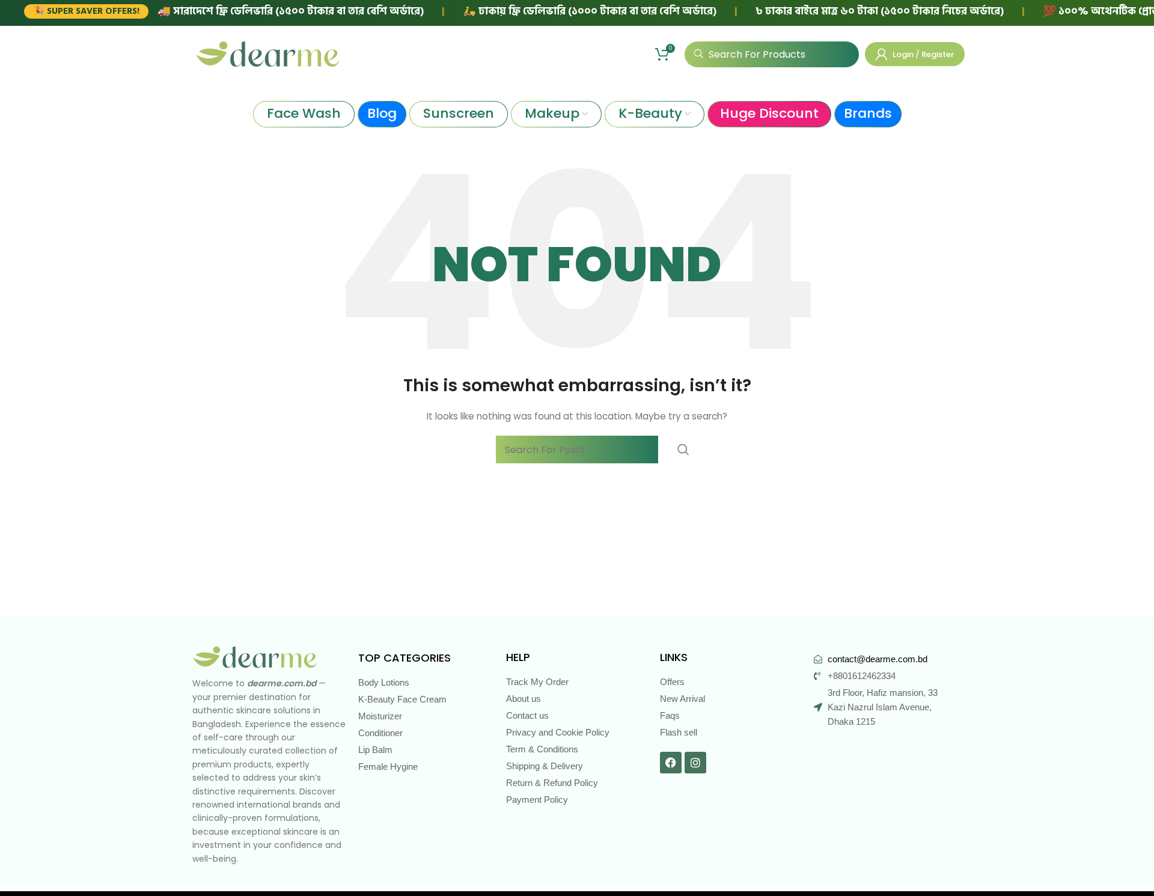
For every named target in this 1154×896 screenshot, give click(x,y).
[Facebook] (671, 762)
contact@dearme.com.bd (877, 659)
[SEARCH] (683, 449)
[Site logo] (267, 53)
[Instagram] (695, 762)
